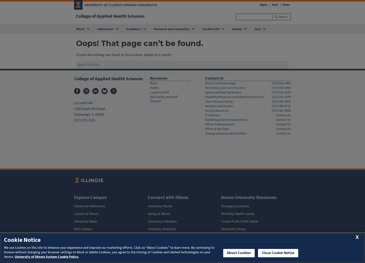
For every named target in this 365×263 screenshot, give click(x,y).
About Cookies (239, 253)
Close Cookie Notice (278, 253)
